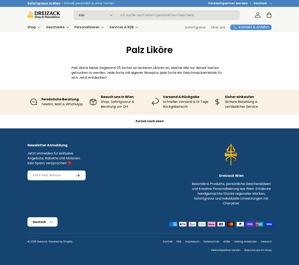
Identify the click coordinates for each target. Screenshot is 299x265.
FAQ (179, 241)
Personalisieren (86, 27)
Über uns (218, 27)
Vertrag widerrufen (245, 241)
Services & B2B (121, 27)
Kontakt (167, 241)
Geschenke (55, 27)
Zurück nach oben (149, 121)
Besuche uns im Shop (258, 250)
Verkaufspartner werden (228, 3)
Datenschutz (211, 241)
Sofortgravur (195, 27)
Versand (266, 241)
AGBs (226, 241)
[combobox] (157, 15)
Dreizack (42, 241)
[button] (269, 15)
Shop (31, 27)
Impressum (192, 241)
